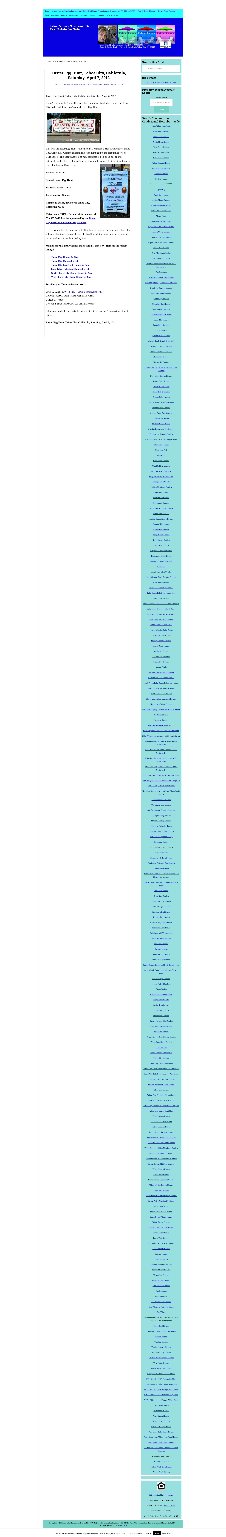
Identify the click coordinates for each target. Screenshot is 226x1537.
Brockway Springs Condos (161, 288)
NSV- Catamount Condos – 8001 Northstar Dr (161, 735)
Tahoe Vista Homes (161, 1232)
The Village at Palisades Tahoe (161, 1306)
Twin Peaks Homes (161, 1363)
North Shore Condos (161, 152)
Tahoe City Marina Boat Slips (161, 1111)
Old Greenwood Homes (161, 799)
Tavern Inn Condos (161, 1275)
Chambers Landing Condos (161, 346)
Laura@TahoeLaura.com (90, 291)
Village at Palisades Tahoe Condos (161, 1373)
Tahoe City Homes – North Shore (161, 1079)
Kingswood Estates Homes (161, 550)
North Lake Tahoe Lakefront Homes (161, 698)
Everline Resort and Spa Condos (161, 428)
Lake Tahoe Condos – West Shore (161, 614)
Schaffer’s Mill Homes (161, 927)
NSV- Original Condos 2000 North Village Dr (161, 780)
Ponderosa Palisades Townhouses (161, 863)
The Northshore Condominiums (161, 672)
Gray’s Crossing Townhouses (161, 476)
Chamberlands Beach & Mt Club (161, 341)
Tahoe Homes (161, 1047)
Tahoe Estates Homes (161, 1169)
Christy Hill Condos (161, 362)
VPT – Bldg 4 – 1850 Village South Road (161, 1384)
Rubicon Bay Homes (161, 917)
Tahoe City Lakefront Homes (161, 1063)
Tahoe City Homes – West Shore (161, 1084)
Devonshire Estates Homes (161, 376)
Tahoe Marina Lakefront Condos (161, 1179)
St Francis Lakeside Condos (161, 994)
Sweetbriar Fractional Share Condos (161, 1036)
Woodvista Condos (161, 1461)
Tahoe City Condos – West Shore (161, 1100)
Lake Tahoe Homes (161, 131)
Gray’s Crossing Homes (161, 471)
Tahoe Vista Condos (161, 1238)
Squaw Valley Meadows (161, 983)
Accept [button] (157, 1533)
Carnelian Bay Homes (161, 304)
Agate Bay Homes (161, 194)
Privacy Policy (167, 1494)
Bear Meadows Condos (161, 253)
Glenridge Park (161, 450)
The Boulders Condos (161, 258)
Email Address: (161, 97)
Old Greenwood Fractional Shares (161, 810)
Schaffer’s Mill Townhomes (161, 933)
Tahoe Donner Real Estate (161, 1121)
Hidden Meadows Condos (161, 487)
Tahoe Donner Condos (161, 168)
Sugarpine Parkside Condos (161, 1026)
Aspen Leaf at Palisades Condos (161, 242)
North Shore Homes (161, 141)
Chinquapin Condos (161, 356)
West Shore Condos (161, 157)
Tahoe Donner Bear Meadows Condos (161, 1158)
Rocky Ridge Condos (161, 906)
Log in (125, 1525)
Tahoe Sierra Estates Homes (161, 1211)
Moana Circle (161, 667)
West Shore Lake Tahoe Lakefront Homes (161, 1437)
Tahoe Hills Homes (161, 1174)
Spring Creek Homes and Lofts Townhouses (161, 964)
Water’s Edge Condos (161, 1421)
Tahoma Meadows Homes (161, 1264)
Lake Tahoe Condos (161, 136)
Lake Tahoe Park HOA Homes (161, 619)
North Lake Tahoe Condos (161, 704)
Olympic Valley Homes (161, 815)
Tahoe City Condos (161, 1089)
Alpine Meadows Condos (161, 210)
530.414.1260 (68, 291)
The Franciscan (161, 1296)
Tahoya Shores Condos (161, 1269)
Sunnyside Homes (161, 1031)
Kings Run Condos (161, 545)
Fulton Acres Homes (161, 444)
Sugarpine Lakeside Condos (161, 1021)
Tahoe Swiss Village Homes (161, 1216)
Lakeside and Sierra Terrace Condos (161, 577)
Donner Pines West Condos (161, 412)
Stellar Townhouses (161, 1005)
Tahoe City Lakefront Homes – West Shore (161, 1073)
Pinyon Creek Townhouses (161, 857)
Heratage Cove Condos (161, 481)
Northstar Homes (161, 714)
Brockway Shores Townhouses (161, 277)
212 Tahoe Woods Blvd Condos (161, 1243)
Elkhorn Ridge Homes (161, 423)
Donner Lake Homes (161, 397)
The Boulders (161, 272)
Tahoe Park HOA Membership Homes (161, 1195)
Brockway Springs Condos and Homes (161, 282)
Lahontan (161, 566)
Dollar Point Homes (161, 381)
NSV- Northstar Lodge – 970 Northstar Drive (161, 775)
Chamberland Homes (161, 335)
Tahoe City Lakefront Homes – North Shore (161, 1068)
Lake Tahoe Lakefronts (161, 126)
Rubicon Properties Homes (161, 922)
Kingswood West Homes (161, 556)
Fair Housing (154, 1494)
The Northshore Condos (161, 1301)
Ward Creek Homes (161, 1416)
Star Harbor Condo (161, 999)
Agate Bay (161, 189)
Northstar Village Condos (158, 725)
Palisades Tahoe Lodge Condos (161, 831)
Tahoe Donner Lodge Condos (161, 1153)
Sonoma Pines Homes (161, 959)
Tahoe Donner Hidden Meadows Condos (161, 1148)
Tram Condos (161, 989)
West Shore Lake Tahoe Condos (161, 1442)
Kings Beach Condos (161, 540)
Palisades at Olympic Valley (161, 836)
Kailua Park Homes (161, 529)
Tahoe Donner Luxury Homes (161, 1132)
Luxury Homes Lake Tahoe (161, 624)
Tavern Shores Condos (161, 1280)
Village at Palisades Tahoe (161, 826)
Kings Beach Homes (161, 534)
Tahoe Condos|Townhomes (161, 1052)
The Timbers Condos (161, 1285)
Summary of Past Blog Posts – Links (161, 82)
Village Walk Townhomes (161, 1466)
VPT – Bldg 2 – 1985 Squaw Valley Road (161, 1394)
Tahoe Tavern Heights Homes (161, 1227)
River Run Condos (161, 896)
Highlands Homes (161, 492)
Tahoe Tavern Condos (161, 1222)
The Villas (161, 1312)
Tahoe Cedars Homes (161, 1116)
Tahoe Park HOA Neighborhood (161, 1200)
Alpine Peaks (161, 216)
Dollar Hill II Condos (161, 391)
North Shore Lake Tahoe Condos (161, 688)
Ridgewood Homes (161, 868)
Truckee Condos (161, 173)
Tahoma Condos (161, 1259)
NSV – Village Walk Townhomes (161, 785)
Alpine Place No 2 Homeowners (161, 226)
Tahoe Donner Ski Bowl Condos (161, 1163)
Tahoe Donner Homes (161, 163)
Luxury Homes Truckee (161, 635)
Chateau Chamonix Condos (161, 351)
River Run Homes (161, 890)
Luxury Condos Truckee (161, 640)
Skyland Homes (161, 948)
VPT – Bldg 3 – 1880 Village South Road (161, 1389)
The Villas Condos (161, 1405)
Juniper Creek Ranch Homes (161, 518)
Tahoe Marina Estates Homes (161, 1185)
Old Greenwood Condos (161, 804)
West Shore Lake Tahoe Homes (161, 1431)
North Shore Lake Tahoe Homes (161, 677)
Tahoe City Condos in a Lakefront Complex (161, 1105)
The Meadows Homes (161, 656)
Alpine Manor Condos (161, 200)
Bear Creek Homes (161, 247)
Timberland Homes (161, 1325)
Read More (166, 1533)
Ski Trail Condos (161, 943)
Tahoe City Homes (161, 1058)
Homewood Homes (161, 497)
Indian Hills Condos (161, 513)
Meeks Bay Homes (161, 661)
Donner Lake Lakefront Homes (161, 402)
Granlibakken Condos (161, 465)
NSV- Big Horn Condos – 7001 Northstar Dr (161, 730)
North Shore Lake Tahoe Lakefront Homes (161, 683)
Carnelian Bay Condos (161, 309)
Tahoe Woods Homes (161, 1248)
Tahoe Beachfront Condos (161, 1042)
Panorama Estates (161, 842)
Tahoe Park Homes (161, 1190)
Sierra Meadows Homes (161, 938)
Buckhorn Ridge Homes (161, 293)
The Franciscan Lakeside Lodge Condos (161, 439)
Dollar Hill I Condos (161, 386)
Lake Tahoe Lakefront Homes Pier (161, 593)
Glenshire (161, 455)
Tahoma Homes (161, 1253)
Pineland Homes (161, 852)
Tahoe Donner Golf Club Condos (161, 1142)
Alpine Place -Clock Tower (161, 221)
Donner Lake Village (161, 418)
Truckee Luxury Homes (161, 1347)
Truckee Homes (161, 179)
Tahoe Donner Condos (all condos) (161, 1137)
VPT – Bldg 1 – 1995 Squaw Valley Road (161, 1400)
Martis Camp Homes (161, 646)
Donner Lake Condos (161, 407)
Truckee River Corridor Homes (161, 1357)
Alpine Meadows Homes (161, 205)
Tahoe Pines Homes (161, 1206)
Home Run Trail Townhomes (161, 508)
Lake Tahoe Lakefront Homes (161, 587)
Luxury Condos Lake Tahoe (161, 630)
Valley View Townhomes (161, 1368)
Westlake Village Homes (161, 1426)
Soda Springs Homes (161, 954)
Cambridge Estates (161, 298)
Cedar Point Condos (161, 325)
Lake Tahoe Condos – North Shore (161, 608)
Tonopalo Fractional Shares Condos (161, 1331)
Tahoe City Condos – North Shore (161, 1095)
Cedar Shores (161, 330)
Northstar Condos (161, 720)
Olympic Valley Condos (161, 820)
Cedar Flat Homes (161, 319)
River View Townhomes (161, 901)
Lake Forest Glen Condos (161, 571)
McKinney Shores (161, 651)
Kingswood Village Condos (161, 561)
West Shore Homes (161, 147)
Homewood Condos (161, 503)
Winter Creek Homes (161, 1472)
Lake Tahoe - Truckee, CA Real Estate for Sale (69, 27)
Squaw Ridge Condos (161, 978)
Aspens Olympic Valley (161, 237)
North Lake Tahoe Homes (161, 693)
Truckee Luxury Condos (161, 1352)
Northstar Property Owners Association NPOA (161, 709)
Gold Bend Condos (161, 460)
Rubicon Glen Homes (161, 911)
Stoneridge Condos (161, 1010)
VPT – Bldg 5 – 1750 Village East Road (161, 1378)
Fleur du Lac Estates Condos (161, 434)
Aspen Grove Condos (161, 231)
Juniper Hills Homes (161, 524)
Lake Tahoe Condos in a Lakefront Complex (161, 603)
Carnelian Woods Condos (161, 314)
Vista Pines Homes (161, 1410)
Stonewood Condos (161, 1015)
